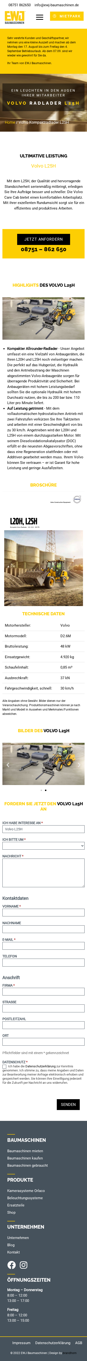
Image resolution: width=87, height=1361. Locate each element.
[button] (8, 765)
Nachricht (12, 856)
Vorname (11, 906)
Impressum (21, 1343)
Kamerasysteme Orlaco (26, 1191)
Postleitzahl (14, 1019)
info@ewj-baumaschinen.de (57, 5)
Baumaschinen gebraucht (27, 1165)
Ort (5, 1035)
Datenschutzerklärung (40, 1066)
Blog (10, 1245)
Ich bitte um (14, 839)
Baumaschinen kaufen (25, 1158)
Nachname (11, 923)
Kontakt (13, 1252)
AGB (78, 1343)
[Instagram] (23, 1265)
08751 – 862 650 (43, 249)
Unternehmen (18, 1238)
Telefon (9, 956)
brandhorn (70, 1353)
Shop (11, 1212)
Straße (9, 1002)
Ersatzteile (15, 1205)
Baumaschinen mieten (25, 1151)
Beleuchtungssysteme (25, 1198)
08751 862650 (19, 5)
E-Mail (8, 939)
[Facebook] (11, 1265)
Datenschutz (15, 1062)
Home (10, 122)
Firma (8, 985)
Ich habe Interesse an (22, 823)
